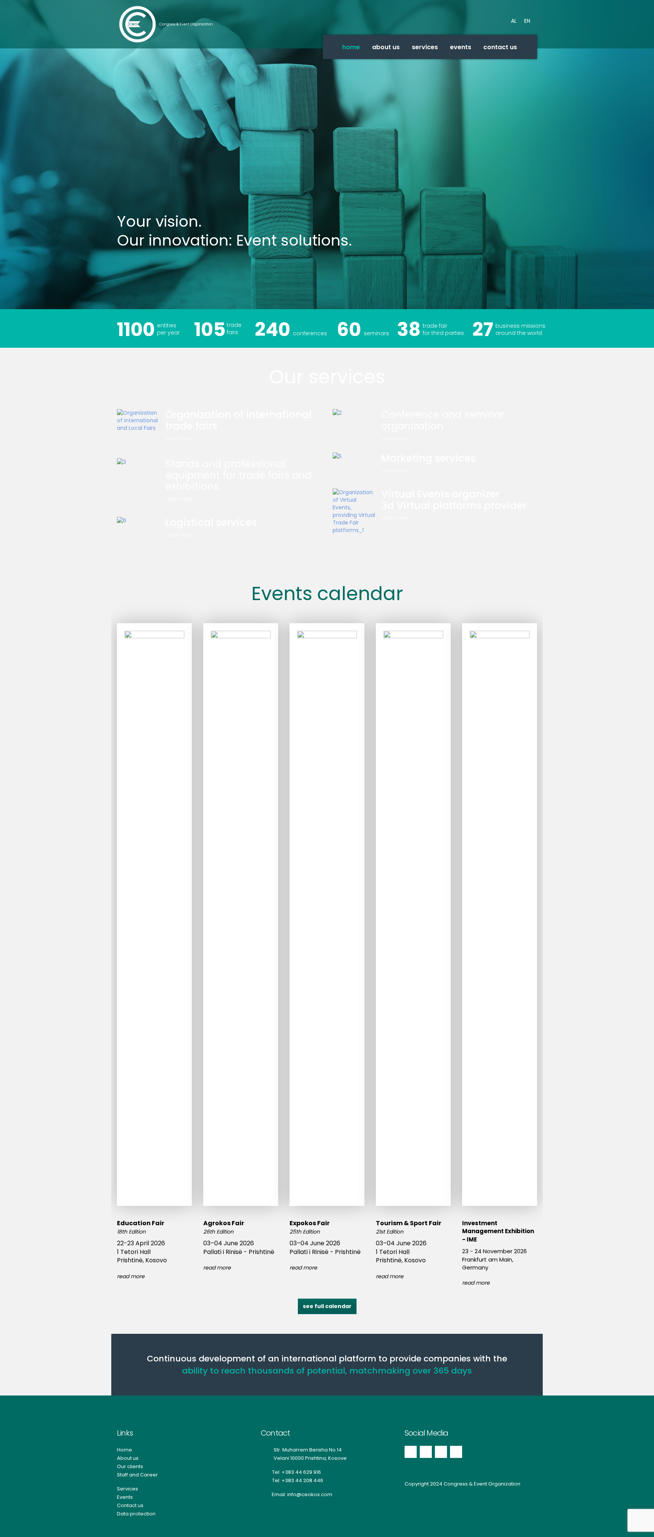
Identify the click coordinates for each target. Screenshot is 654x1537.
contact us (500, 47)
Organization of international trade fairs (238, 420)
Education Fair (140, 1223)
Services (127, 1488)
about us (386, 47)
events (460, 47)
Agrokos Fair (223, 1223)
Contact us (130, 1505)
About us (128, 1458)
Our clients (130, 1466)
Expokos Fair (310, 1223)
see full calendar (327, 1306)
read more (179, 438)
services (425, 47)
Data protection (136, 1513)
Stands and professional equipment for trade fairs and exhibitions (238, 475)
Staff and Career (137, 1474)
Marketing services (428, 458)
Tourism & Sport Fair (408, 1223)
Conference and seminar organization (443, 420)
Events (125, 1497)
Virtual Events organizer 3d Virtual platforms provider (453, 499)
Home (124, 1449)
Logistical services (211, 522)
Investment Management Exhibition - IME (498, 1231)
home (351, 47)
